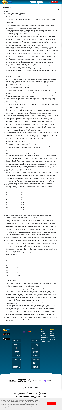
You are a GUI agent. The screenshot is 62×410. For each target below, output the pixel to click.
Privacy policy (32, 406)
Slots (51, 331)
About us (43, 333)
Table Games (52, 337)
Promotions (43, 335)
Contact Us (43, 348)
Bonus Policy (43, 345)
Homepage (43, 331)
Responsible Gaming (45, 347)
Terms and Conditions (45, 341)
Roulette (52, 335)
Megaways (52, 333)
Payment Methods (44, 337)
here (25, 13)
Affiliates (43, 339)
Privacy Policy (43, 343)
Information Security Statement (45, 351)
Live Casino (52, 339)
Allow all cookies (51, 403)
